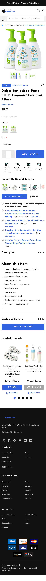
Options (35, 217)
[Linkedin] (30, 440)
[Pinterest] (14, 440)
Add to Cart (30, 154)
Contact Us (6, 461)
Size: (4, 138)
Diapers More (7, 523)
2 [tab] (19, 398)
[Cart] (43, 10)
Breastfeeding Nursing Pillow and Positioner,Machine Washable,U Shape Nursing (12, 371)
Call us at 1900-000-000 (12, 432)
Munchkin (5, 486)
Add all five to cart (14, 196)
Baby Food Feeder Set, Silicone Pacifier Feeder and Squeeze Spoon (34, 369)
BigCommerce (16, 568)
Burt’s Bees (6, 494)
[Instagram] (25, 440)
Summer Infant (7, 499)
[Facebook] (9, 440)
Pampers (5, 490)
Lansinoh (28, 486)
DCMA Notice (7, 467)
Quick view (13, 393)
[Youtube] (20, 440)
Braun (27, 482)
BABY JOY (29, 494)
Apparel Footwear (9, 515)
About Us (5, 457)
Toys (26, 519)
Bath (3, 519)
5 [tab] (31, 398)
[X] (4, 440)
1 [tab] (15, 398)
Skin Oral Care (30, 515)
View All (28, 499)
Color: (5, 123)
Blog (26, 453)
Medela (28, 490)
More (27, 523)
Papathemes (6, 571)
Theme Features (8, 453)
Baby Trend (6, 482)
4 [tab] (27, 398)
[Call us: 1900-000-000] (38, 10)
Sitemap (28, 457)
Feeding (5, 527)
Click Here (34, 3)
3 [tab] (23, 398)
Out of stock (34, 387)
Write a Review (7, 105)
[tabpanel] (12, 369)
